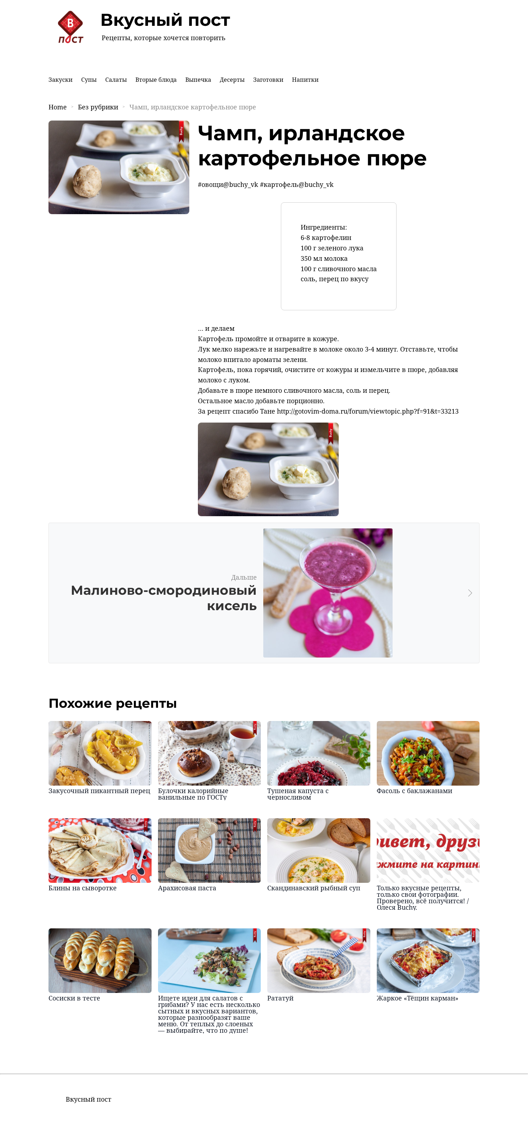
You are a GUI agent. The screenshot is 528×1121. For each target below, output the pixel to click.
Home (57, 107)
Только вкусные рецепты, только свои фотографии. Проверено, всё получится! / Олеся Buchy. (423, 898)
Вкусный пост (165, 19)
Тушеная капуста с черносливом (298, 793)
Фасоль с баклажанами (414, 790)
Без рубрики (98, 107)
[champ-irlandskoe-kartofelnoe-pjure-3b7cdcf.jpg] (268, 513)
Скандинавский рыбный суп (313, 888)
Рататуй (280, 998)
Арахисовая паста (187, 888)
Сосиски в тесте (74, 998)
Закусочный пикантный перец (99, 790)
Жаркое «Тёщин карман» (417, 998)
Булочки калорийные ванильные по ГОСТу (193, 793)
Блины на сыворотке (82, 888)
